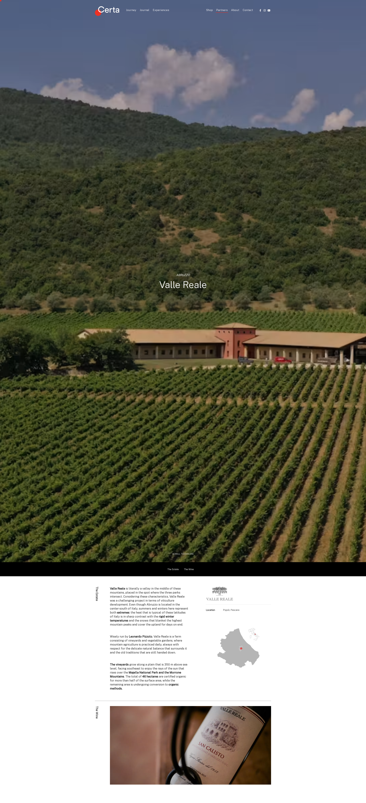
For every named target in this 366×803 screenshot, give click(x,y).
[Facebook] (260, 10)
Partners (222, 10)
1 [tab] (187, 781)
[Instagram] (264, 10)
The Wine (189, 569)
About (235, 10)
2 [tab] (190, 781)
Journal (144, 10)
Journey (131, 10)
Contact (248, 10)
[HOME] (107, 11)
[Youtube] (269, 10)
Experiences (161, 10)
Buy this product (260, 795)
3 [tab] (194, 781)
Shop (209, 10)
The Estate (173, 569)
